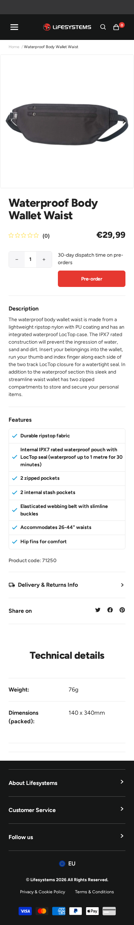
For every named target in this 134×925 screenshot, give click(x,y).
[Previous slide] (10, 121)
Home (14, 47)
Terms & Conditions (94, 891)
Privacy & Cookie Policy (42, 891)
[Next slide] (124, 121)
